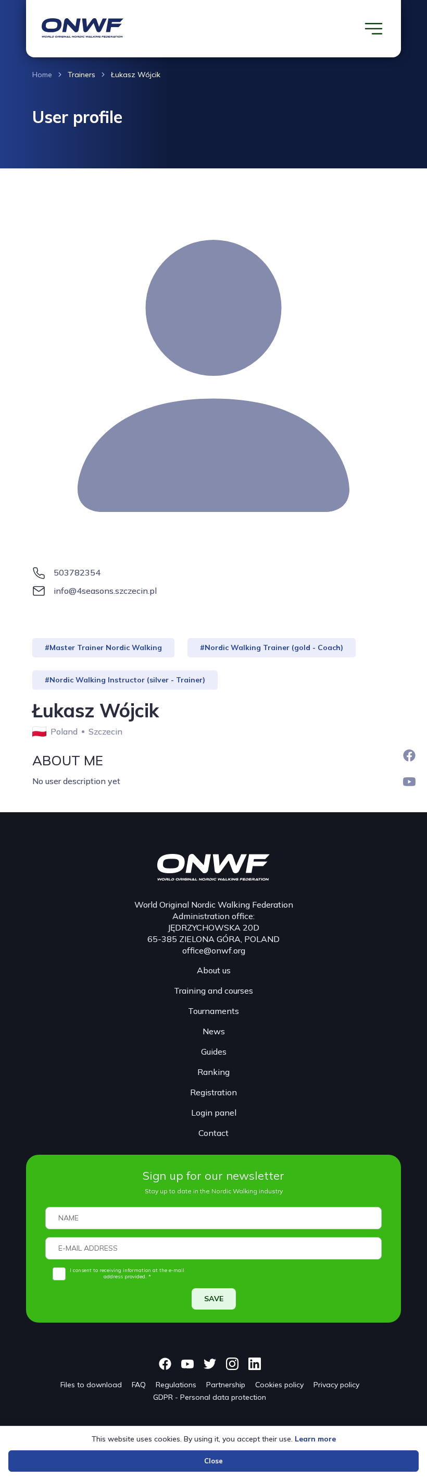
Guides (214, 1051)
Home (42, 74)
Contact (213, 1133)
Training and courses (213, 990)
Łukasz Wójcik (135, 74)
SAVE (213, 1298)
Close (213, 1461)
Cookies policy (279, 1384)
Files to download (91, 1384)
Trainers (81, 74)
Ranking (213, 1072)
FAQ (139, 1384)
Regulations (176, 1384)
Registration (213, 1092)
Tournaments (213, 1011)
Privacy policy (336, 1384)
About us (214, 970)
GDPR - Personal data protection (209, 1397)
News (214, 1031)
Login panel (213, 1112)
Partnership (225, 1384)
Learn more (315, 1439)
